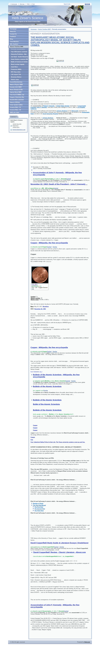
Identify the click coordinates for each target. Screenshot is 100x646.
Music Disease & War (16, 89)
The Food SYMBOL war (17, 94)
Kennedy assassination (18, 49)
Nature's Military (15, 102)
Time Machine (14, 41)
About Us (13, 31)
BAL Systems (14, 44)
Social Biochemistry (16, 82)
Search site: (67, 4)
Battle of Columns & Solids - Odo (19, 62)
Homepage (34, 29)
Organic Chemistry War (17, 97)
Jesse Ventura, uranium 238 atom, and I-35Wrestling (19, 60)
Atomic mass (35, 299)
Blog (11, 39)
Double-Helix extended (17, 99)
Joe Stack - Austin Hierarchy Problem (19, 57)
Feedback (13, 36)
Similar (55, 247)
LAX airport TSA (16, 74)
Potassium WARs (16, 69)
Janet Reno (14, 67)
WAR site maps (14, 112)
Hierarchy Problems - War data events (19, 54)
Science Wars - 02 (15, 110)
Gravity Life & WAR (15, 87)
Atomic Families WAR (44, 29)
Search (87, 4)
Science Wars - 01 (15, 107)
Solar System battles (16, 105)
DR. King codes (15, 72)
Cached (68, 179)
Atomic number (35, 298)
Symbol (33, 296)
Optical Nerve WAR (15, 92)
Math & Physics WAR (16, 84)
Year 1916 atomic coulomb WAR (19, 52)
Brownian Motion (16, 77)
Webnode (87, 642)
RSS (28, 4)
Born (32, 306)
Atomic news (15, 79)
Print (33, 4)
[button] (61, 177)
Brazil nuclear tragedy (17, 64)
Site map (22, 4)
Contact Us (13, 34)
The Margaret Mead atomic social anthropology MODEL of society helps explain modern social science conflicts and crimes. (60, 41)
